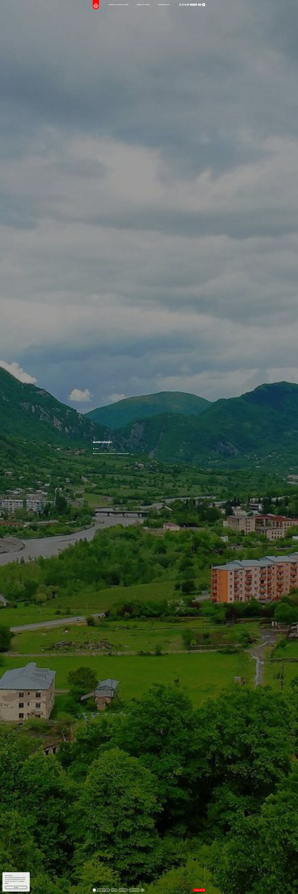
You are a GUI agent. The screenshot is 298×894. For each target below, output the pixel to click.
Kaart (114, 890)
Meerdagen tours (164, 4)
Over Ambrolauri (103, 890)
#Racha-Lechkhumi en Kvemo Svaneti (104, 453)
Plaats (97, 448)
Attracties (123, 890)
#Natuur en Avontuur (122, 453)
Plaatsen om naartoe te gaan (118, 4)
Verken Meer (134, 890)
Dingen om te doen (143, 4)
